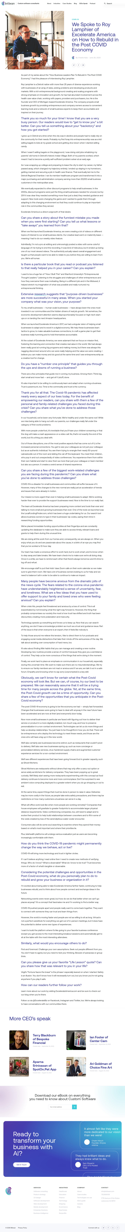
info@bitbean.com (107, 1191)
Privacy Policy (22, 1227)
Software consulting (41, 1191)
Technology (63, 1201)
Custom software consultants (28, 3)
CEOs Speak (83, 3)
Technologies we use (84, 1198)
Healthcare (63, 1191)
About (49, 3)
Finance (62, 1198)
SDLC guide (81, 1201)
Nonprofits (62, 1213)
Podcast (92, 3)
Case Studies (67, 3)
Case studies (81, 1194)
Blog (75, 3)
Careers (80, 1204)
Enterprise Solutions (41, 1210)
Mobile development (41, 1207)
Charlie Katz (83, 58)
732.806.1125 (105, 1194)
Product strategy (40, 1194)
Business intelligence (41, 1213)
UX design (37, 1198)
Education (62, 1194)
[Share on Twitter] (74, 65)
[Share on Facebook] (78, 65)
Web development (40, 1204)
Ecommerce (63, 1207)
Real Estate (63, 1210)
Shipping (62, 1204)
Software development (42, 1201)
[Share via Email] (83, 65)
